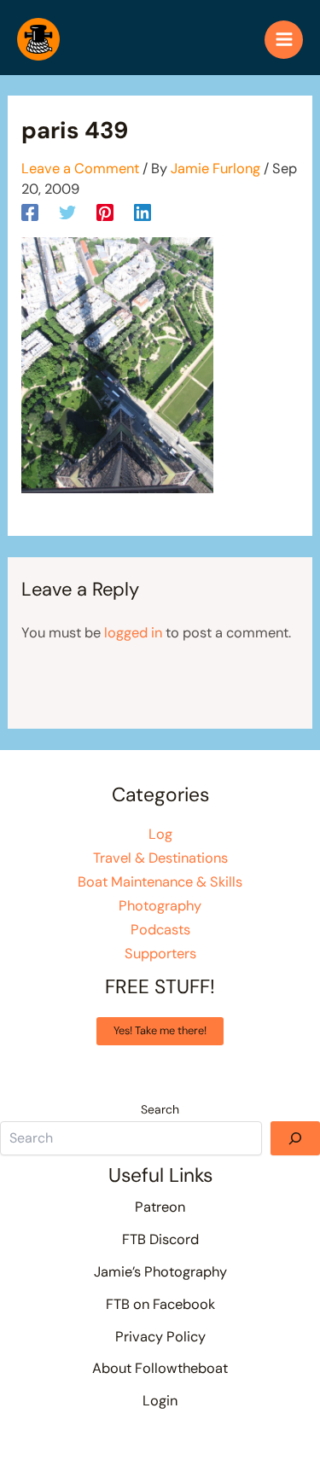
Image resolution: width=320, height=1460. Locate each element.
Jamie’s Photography (160, 1272)
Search (160, 1109)
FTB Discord (160, 1239)
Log (160, 834)
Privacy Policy (160, 1337)
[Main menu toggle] (284, 39)
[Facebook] (29, 211)
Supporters (160, 954)
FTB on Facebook (160, 1304)
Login (160, 1401)
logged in (133, 633)
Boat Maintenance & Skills (160, 882)
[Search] (295, 1138)
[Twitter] (67, 211)
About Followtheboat (160, 1368)
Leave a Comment (80, 168)
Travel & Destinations (160, 858)
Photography (160, 906)
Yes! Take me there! (160, 1030)
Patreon (160, 1207)
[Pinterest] (104, 211)
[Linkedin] (142, 211)
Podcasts (160, 930)
